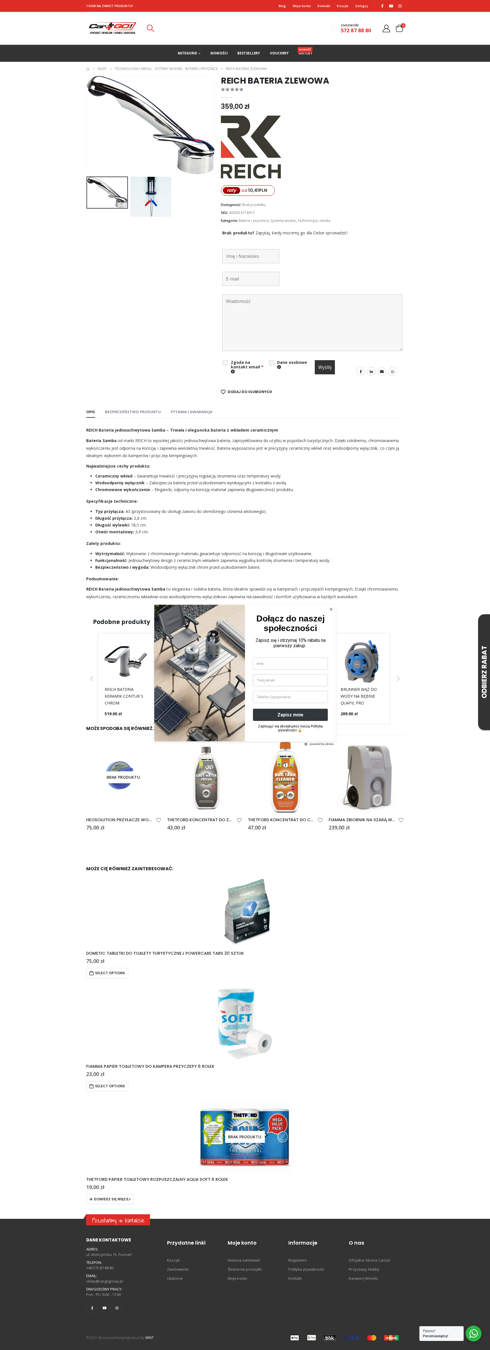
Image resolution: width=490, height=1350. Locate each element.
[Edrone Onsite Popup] (245, 675)
